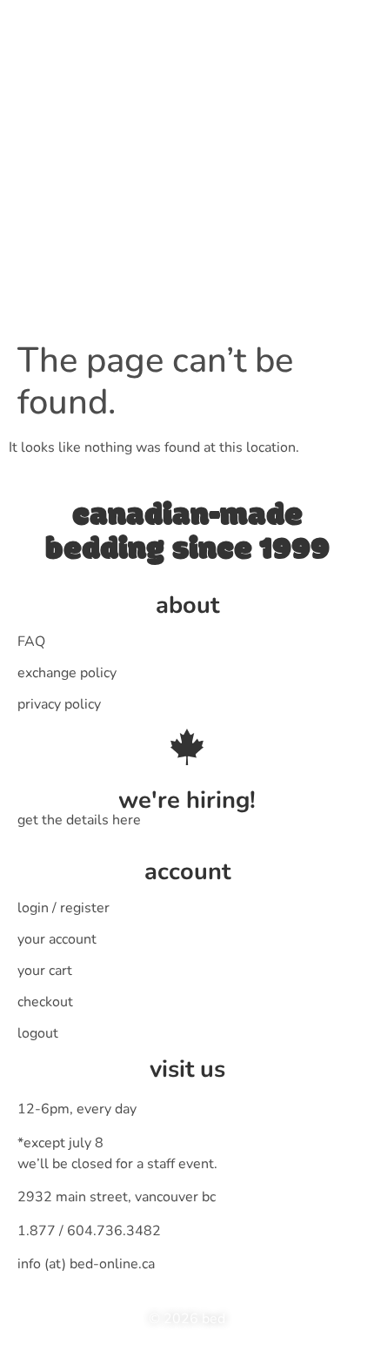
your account (57, 939)
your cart (44, 970)
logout (37, 1033)
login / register (63, 907)
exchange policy (67, 672)
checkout (45, 1002)
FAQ (31, 641)
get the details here (79, 820)
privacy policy (59, 704)
